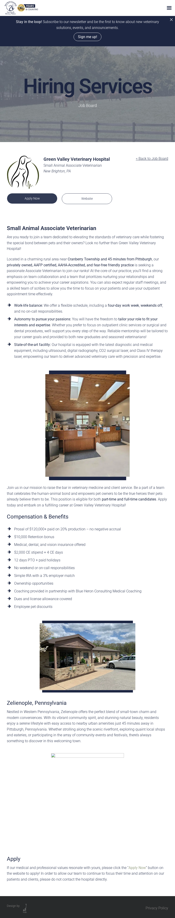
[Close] (171, 19)
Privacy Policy (157, 908)
